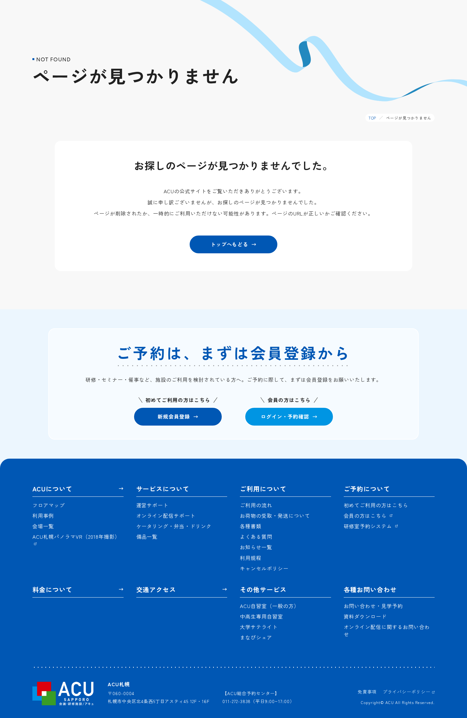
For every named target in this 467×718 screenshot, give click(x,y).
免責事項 (367, 691)
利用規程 (250, 558)
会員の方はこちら (366, 515)
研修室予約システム (369, 526)
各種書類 (250, 526)
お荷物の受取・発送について (275, 515)
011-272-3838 (236, 701)
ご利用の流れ (256, 505)
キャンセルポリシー (264, 568)
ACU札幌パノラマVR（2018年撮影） (76, 536)
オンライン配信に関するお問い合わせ (387, 630)
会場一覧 (43, 526)
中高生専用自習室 (261, 616)
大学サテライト (259, 627)
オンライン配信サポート (166, 515)
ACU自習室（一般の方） (269, 606)
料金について (52, 589)
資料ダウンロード (365, 616)
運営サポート (152, 505)
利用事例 (43, 515)
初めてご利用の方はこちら (376, 505)
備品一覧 (147, 536)
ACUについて (52, 488)
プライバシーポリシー (407, 691)
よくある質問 (256, 536)
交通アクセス (156, 589)
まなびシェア (256, 637)
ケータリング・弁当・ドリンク (174, 526)
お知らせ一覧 (256, 547)
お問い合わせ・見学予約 (373, 606)
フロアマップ (48, 505)
